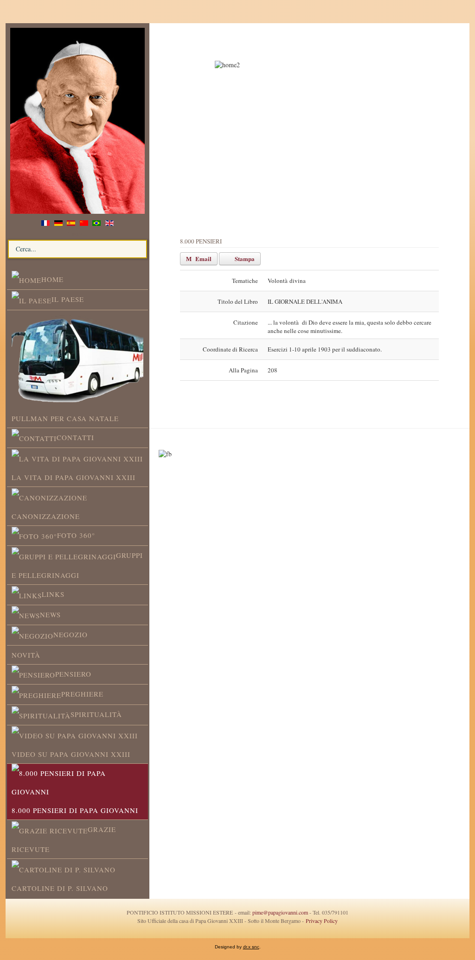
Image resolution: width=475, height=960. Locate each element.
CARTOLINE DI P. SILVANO (60, 888)
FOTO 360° (76, 535)
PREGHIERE (82, 693)
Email (203, 258)
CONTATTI (75, 437)
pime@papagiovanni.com (280, 912)
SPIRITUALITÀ (96, 714)
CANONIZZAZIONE (46, 516)
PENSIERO (73, 673)
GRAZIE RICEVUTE (64, 839)
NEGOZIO (70, 634)
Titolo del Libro (238, 301)
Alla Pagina (243, 370)
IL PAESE (67, 299)
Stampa (244, 258)
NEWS (50, 614)
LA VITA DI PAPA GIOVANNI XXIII (73, 477)
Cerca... (77, 233)
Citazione (245, 322)
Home (52, 279)
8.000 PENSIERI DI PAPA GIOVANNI (75, 810)
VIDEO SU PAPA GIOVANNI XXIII (71, 754)
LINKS (53, 594)
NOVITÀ (26, 654)
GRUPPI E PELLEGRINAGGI (77, 565)
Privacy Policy (321, 920)
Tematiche (245, 280)
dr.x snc (251, 946)
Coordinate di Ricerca (230, 349)
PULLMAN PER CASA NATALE (65, 418)
